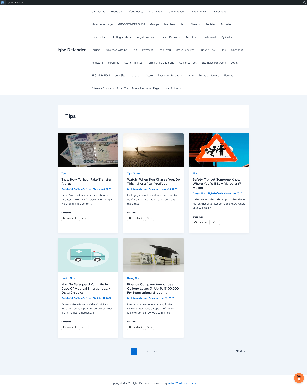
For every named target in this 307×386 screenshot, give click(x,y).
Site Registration (121, 37)
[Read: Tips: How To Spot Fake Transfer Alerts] (88, 150)
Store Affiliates (133, 62)
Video (136, 173)
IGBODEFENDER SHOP (131, 24)
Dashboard (209, 37)
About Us (116, 11)
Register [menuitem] (19, 2)
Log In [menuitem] (10, 2)
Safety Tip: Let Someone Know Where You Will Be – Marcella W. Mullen (217, 184)
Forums (95, 49)
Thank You (164, 49)
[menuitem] (3, 2)
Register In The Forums (105, 62)
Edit (134, 49)
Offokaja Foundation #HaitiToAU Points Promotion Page (125, 88)
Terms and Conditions (160, 62)
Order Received (185, 49)
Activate (226, 24)
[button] (207, 11)
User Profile (98, 37)
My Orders (227, 37)
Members (169, 24)
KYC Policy (155, 11)
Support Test (208, 49)
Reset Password (171, 37)
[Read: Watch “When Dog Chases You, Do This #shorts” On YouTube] (153, 150)
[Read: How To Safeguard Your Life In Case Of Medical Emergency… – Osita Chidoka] (88, 255)
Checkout (220, 11)
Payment (147, 49)
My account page (102, 24)
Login (234, 62)
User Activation (173, 88)
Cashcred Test (188, 62)
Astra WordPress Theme (182, 383)
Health (64, 278)
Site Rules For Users (214, 62)
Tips (63, 173)
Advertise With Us (116, 49)
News (130, 278)
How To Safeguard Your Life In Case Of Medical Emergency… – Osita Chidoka (85, 288)
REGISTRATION (100, 75)
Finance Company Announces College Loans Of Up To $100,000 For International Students (153, 288)
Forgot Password (146, 37)
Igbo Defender (72, 49)
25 (155, 351)
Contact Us (98, 11)
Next (240, 351)
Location (135, 75)
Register (211, 24)
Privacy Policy (197, 11)
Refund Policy (135, 11)
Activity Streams (191, 24)
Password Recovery (170, 75)
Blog (223, 49)
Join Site (120, 75)
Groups (154, 24)
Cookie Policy (175, 11)
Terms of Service (209, 75)
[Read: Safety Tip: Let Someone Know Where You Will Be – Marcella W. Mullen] (219, 150)
